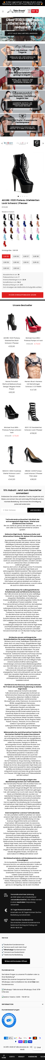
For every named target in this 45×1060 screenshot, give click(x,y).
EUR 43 (6, 268)
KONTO (12, 1057)
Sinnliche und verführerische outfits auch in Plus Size (22, 58)
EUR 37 (26, 256)
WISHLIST (21, 1057)
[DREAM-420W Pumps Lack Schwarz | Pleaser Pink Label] (33, 455)
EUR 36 (16, 256)
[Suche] (6, 11)
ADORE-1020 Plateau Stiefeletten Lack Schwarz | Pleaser (20, 202)
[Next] (43, 143)
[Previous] (2, 143)
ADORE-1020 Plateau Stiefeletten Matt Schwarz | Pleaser (11, 340)
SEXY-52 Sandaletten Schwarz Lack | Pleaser (33, 428)
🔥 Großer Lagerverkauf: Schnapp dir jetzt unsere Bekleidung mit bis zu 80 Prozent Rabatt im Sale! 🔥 (22, 3)
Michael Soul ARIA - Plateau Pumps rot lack (33, 339)
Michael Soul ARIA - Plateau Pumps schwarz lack (11, 430)
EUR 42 (36, 262)
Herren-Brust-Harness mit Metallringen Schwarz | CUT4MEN (33, 384)
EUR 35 (6, 256)
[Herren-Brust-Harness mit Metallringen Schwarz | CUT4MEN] (33, 366)
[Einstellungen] (40, 11)
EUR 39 (6, 262)
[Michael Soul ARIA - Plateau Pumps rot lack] (33, 322)
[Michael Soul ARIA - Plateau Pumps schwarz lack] (11, 412)
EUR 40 (16, 262)
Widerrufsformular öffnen (16, 961)
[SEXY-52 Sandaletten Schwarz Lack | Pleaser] (33, 412)
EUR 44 (16, 268)
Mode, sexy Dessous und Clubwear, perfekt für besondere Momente (22, 81)
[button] (42, 11)
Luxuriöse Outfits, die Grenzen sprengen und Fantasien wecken (22, 104)
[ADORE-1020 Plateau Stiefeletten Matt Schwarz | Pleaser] (11, 322)
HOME (4, 1058)
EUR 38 (36, 256)
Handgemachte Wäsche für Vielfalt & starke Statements (22, 128)
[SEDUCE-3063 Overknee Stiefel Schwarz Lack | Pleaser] (11, 455)
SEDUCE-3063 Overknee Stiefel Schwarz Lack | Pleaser (11, 473)
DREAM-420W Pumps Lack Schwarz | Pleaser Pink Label (33, 473)
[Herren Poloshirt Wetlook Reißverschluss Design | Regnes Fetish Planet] (11, 366)
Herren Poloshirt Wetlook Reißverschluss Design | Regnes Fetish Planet (11, 385)
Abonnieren (35, 510)
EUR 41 (26, 262)
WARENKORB (32, 1057)
